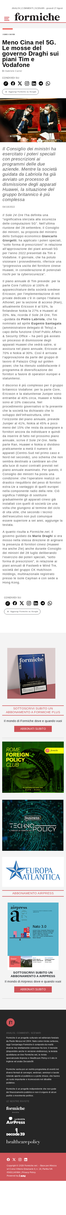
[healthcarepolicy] (33, 1142)
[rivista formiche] (33, 936)
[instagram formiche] (20, 1159)
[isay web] (22, 1176)
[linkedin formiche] (26, 1159)
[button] (7, 18)
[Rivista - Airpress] (33, 1120)
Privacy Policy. (29, 1172)
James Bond (9, 34)
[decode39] (33, 1132)
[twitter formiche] (14, 1159)
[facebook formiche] (8, 1159)
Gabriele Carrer (13, 71)
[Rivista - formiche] (33, 1110)
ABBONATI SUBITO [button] (33, 728)
